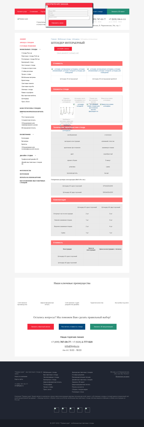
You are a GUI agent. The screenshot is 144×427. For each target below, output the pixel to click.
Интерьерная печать (29, 128)
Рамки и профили (27, 92)
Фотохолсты (25, 170)
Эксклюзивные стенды (51, 377)
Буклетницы (25, 80)
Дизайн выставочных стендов (82, 380)
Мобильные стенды (29, 49)
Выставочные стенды (50, 375)
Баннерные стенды (49, 380)
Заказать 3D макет (118, 12)
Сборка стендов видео (80, 389)
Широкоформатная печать (31, 111)
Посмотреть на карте (122, 376)
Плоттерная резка (28, 117)
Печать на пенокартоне (30, 177)
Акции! (23, 39)
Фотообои (24, 174)
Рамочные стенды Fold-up (30, 56)
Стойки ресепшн (27, 71)
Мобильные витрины (29, 77)
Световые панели (28, 83)
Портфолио (45, 11)
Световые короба (28, 86)
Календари (25, 138)
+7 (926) (82, 342)
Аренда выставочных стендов (82, 372)
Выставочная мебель (29, 95)
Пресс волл (47, 389)
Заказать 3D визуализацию (103, 327)
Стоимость (58, 63)
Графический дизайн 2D (30, 159)
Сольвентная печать (29, 120)
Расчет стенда (97, 12)
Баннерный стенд (27, 62)
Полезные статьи (78, 392)
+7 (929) (117, 19)
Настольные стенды (28, 65)
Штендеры (25, 98)
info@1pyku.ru (72, 346)
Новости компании (21, 376)
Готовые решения (28, 46)
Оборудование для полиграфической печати (30, 148)
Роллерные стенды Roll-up (31, 59)
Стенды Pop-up (27, 53)
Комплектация (59, 200)
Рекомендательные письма (81, 377)
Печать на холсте (78, 387)
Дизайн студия (26, 155)
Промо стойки (26, 74)
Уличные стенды (27, 89)
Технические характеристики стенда (69, 127)
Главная (54, 39)
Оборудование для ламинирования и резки (30, 124)
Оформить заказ (57, 23)
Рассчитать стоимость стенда (72, 327)
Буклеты (24, 144)
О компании (34, 11)
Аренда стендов (27, 42)
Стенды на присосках (29, 68)
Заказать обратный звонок (40, 327)
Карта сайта (19, 379)
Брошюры (25, 141)
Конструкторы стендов (30, 108)
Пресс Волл (26, 102)
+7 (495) (97, 19)
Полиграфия (25, 134)
